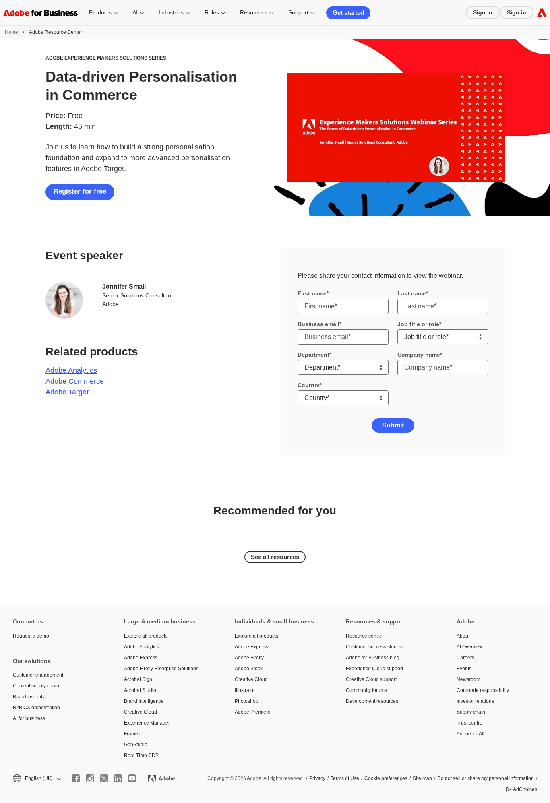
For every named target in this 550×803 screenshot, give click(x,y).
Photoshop (246, 701)
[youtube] (132, 778)
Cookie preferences (385, 778)
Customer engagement (38, 675)
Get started (348, 12)
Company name (418, 354)
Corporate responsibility (483, 690)
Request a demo (31, 636)
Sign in (482, 12)
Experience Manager (147, 723)
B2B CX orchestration (36, 707)
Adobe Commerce (74, 381)
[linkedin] (118, 778)
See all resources (275, 556)
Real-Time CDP (141, 755)
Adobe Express (140, 658)
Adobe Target (67, 392)
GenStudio (135, 744)
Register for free (80, 191)
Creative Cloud (140, 712)
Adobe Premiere (253, 712)
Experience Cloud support (374, 668)
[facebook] (76, 778)
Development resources (372, 701)
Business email (318, 324)
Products (100, 12)
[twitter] (104, 778)
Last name (411, 293)
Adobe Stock (249, 668)
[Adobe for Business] (541, 12)
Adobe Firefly (249, 658)
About (463, 636)
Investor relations (475, 701)
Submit (393, 425)
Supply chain (471, 712)
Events (464, 668)
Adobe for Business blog (372, 658)
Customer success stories (374, 647)
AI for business (29, 718)
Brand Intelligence (144, 701)
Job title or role (418, 324)
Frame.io (133, 734)
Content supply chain (36, 686)
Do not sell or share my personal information (485, 778)
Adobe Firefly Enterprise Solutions (161, 668)
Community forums (366, 690)
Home (11, 32)
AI (135, 12)
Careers (465, 658)
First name (312, 293)
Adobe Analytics (71, 370)
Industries (171, 12)
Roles (212, 12)
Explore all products (145, 636)
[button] (36, 778)
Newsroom (468, 679)
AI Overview (470, 647)
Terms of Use (345, 778)
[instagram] (90, 778)
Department (313, 354)
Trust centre (469, 723)
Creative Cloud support (371, 679)
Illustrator (245, 690)
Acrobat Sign (138, 679)
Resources (253, 12)
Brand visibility (29, 697)
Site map (422, 778)
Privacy (317, 778)
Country (309, 385)
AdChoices (525, 789)
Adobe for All (470, 734)
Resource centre (364, 636)
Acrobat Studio (140, 690)
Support (298, 12)
